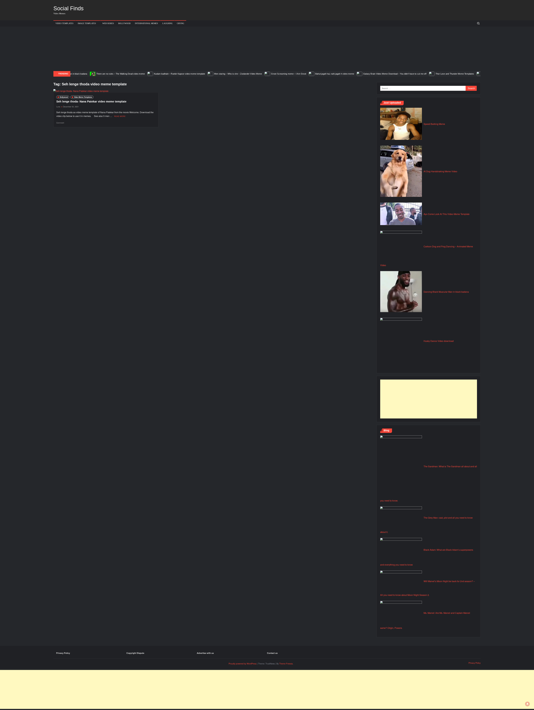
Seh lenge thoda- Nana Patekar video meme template (91, 101)
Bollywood (124, 23)
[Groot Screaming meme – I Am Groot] (248, 73)
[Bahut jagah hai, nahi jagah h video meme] (292, 73)
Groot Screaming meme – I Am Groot (268, 74)
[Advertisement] (267, 48)
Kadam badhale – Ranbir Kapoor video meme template (159, 74)
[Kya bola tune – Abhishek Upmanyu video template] (460, 73)
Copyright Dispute (135, 653)
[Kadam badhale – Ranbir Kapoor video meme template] (131, 73)
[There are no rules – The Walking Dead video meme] (73, 73)
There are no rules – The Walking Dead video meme (100, 74)
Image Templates (87, 23)
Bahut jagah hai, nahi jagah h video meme (314, 74)
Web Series (108, 23)
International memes (146, 23)
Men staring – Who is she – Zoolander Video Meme (218, 74)
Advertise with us (205, 653)
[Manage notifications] (527, 704)
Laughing (167, 23)
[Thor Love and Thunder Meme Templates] (412, 73)
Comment (60, 122)
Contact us (272, 653)
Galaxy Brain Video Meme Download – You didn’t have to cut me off (374, 74)
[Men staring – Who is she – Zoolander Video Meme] (191, 73)
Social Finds (68, 8)
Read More (120, 116)
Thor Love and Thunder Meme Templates (435, 74)
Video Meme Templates (83, 97)
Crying (180, 23)
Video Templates (64, 23)
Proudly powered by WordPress (242, 663)
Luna (58, 106)
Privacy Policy (63, 653)
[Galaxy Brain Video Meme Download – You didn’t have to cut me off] (340, 73)
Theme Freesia (286, 663)
